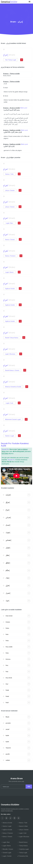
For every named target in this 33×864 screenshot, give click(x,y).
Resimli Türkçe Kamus (11, 337)
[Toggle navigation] (29, 2)
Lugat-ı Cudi (9, 403)
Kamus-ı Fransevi (10, 256)
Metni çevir (23, 108)
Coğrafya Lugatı (24, 849)
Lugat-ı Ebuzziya (10, 354)
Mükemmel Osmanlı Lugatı (13, 419)
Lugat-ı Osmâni (6, 856)
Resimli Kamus (23, 842)
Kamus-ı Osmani (10, 239)
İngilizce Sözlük (10, 288)
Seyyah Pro (5, 449)
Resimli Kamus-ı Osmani (12, 370)
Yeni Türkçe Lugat (10, 60)
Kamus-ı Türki (9, 174)
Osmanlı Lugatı (6, 852)
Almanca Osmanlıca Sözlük (13, 386)
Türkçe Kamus (23, 845)
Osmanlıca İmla (23, 856)
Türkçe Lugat (23, 852)
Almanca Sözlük (7, 822)
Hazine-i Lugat (9, 436)
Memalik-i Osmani (7, 849)
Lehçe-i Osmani (9, 190)
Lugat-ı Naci (9, 223)
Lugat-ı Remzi (9, 272)
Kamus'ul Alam (23, 826)
